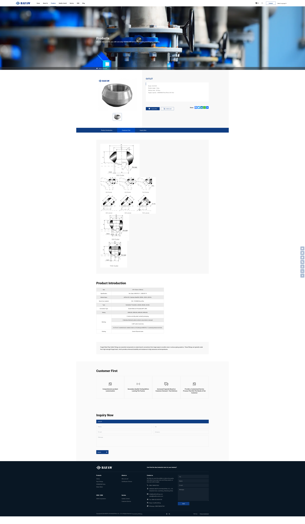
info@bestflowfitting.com (156, 494)
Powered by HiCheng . (137, 514)
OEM (78, 3)
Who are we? (125, 479)
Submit (99, 452)
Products (53, 3)
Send (183, 503)
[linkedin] (169, 513)
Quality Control (63, 3)
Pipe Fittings (99, 481)
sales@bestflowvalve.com (156, 496)
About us (45, 3)
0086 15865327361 (154, 485)
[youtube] (167, 513)
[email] (302, 248)
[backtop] (302, 276)
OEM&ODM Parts (100, 484)
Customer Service (126, 501)
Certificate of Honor (127, 481)
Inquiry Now (154, 108)
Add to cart (168, 108)
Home (38, 3)
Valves (98, 479)
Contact (271, 3)
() (258, 3)
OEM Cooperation (101, 498)
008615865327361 (160, 506)
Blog (83, 3)
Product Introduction (106, 130)
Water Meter (99, 487)
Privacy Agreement (204, 514)
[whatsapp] (302, 253)
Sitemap (195, 514)
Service (72, 3)
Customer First (126, 130)
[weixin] (302, 262)
